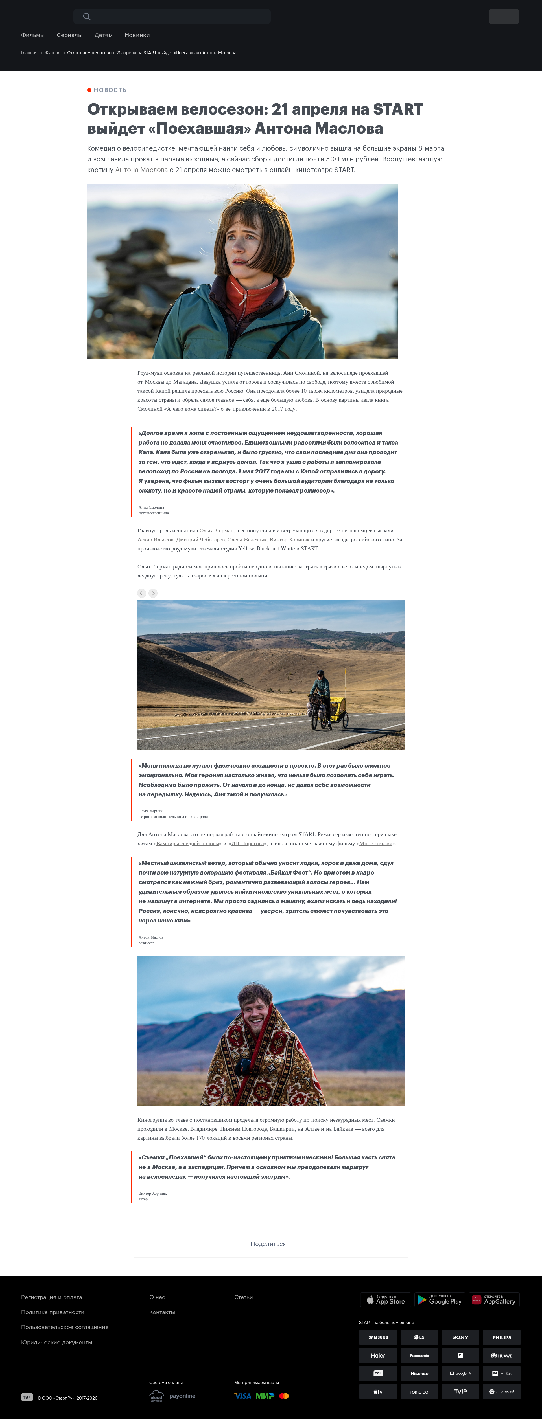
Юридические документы (56, 1342)
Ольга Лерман (217, 530)
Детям (104, 34)
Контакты (162, 1311)
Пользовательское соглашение (65, 1326)
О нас (157, 1296)
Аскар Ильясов (155, 539)
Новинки (137, 34)
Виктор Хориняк (290, 539)
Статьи (243, 1296)
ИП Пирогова (247, 843)
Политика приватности (52, 1311)
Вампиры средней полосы (187, 843)
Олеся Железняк (247, 539)
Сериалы (69, 34)
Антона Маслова (141, 169)
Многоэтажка (375, 843)
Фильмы (33, 34)
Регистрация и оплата (51, 1296)
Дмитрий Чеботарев (200, 539)
